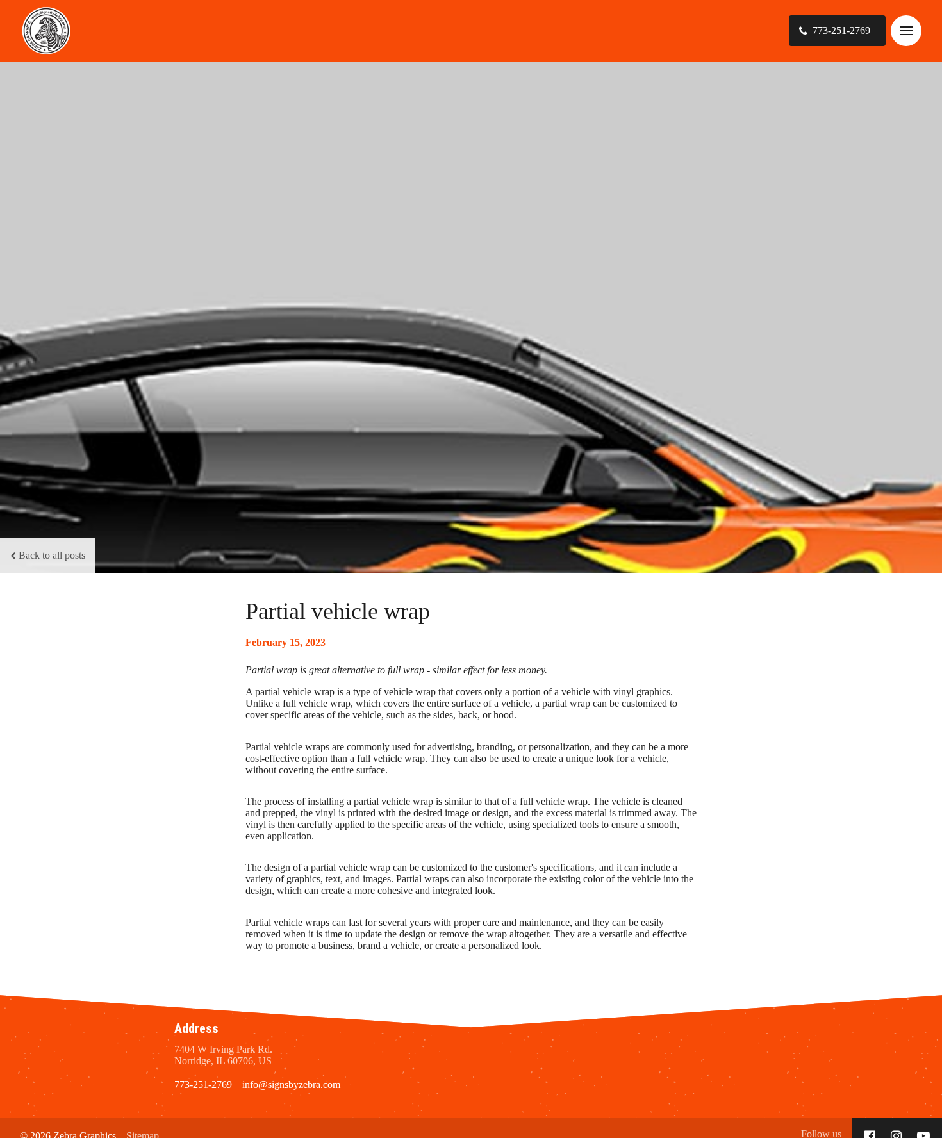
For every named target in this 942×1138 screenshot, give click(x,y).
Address (196, 1028)
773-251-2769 (203, 1084)
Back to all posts (52, 555)
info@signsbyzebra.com (291, 1084)
